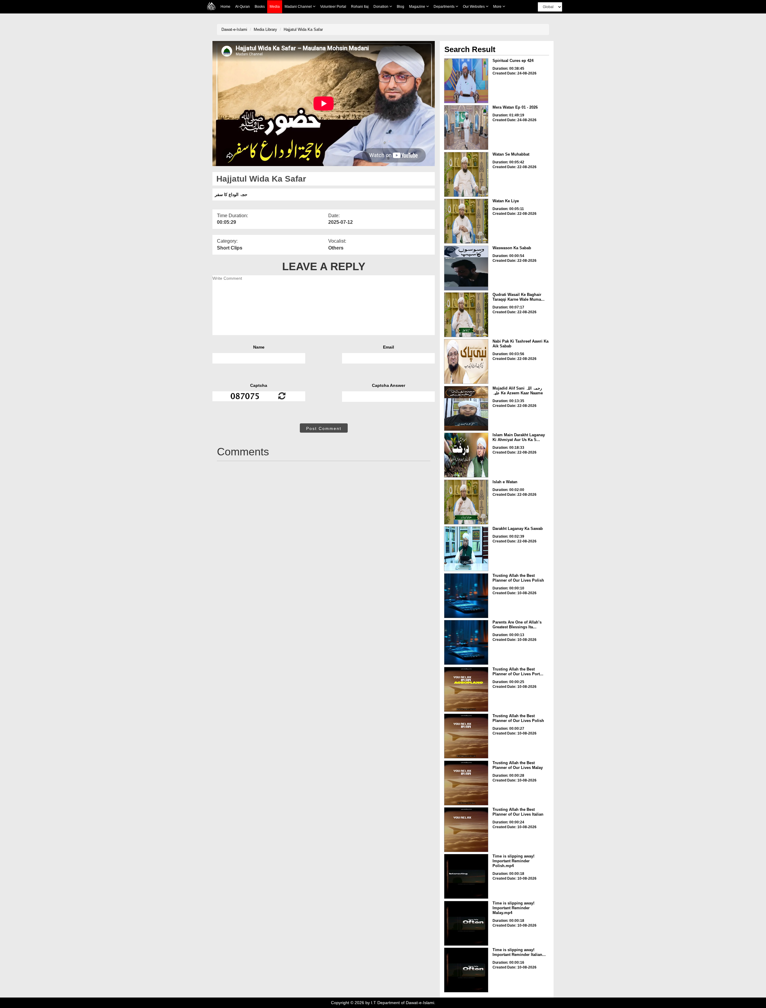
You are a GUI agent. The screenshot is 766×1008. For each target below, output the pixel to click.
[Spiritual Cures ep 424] (466, 80)
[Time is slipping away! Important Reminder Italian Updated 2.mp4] (466, 970)
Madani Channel (299, 6)
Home (225, 6)
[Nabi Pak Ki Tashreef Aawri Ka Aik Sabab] (466, 361)
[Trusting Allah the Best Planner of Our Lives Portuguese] (466, 689)
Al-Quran (242, 6)
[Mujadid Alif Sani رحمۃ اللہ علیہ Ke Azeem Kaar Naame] (466, 408)
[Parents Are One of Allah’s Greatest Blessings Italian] (466, 642)
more (497, 6)
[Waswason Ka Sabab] (466, 268)
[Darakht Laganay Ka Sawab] (466, 548)
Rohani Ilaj (360, 6)
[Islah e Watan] (466, 502)
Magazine (417, 6)
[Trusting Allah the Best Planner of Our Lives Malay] (466, 783)
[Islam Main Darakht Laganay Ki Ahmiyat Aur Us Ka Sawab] (466, 455)
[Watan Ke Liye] (466, 221)
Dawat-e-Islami (234, 29)
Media (275, 6)
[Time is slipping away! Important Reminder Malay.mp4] (466, 923)
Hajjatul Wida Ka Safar (303, 29)
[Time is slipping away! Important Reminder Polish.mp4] (466, 876)
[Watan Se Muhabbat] (466, 174)
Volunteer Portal (333, 6)
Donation (381, 6)
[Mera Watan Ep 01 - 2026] (466, 127)
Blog (400, 6)
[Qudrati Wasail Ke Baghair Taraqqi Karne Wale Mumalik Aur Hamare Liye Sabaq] (466, 314)
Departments (444, 6)
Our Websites (474, 6)
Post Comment (323, 428)
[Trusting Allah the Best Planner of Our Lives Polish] (466, 595)
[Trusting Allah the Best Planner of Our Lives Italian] (466, 829)
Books (260, 6)
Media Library (265, 29)
